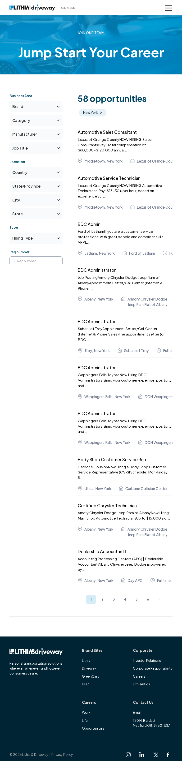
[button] (168, 7)
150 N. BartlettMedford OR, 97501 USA (151, 722)
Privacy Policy (62, 754)
